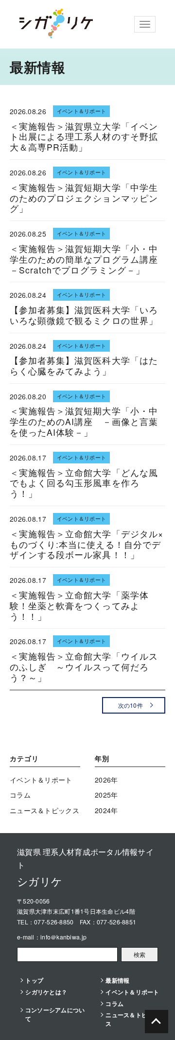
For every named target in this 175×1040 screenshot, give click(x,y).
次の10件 (130, 705)
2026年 (106, 779)
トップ (34, 980)
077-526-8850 (53, 922)
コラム (20, 795)
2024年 (106, 810)
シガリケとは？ (46, 992)
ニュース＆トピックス (44, 810)
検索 (139, 954)
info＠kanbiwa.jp (63, 937)
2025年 (106, 795)
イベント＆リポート (41, 779)
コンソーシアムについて (55, 1014)
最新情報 (117, 980)
